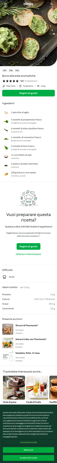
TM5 (17, 70)
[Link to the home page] (28, 5)
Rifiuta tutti (28, 450)
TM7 (5, 70)
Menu (5, 7)
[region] (28, 434)
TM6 (11, 70)
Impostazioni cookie (28, 442)
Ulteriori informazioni (28, 254)
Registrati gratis (28, 93)
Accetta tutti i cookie (28, 458)
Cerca (51, 7)
